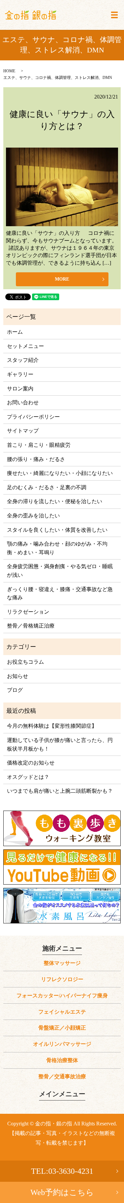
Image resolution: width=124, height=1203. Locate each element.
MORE (62, 279)
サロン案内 (20, 388)
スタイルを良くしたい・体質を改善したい (57, 530)
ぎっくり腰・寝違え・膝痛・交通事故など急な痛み (60, 593)
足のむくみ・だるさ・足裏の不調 (46, 487)
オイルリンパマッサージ (62, 1044)
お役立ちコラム (25, 662)
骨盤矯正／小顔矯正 (62, 1028)
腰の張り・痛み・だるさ (36, 459)
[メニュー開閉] (114, 15)
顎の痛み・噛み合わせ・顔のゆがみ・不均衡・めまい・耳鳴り (57, 548)
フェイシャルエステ (62, 1012)
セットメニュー (25, 346)
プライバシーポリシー (33, 417)
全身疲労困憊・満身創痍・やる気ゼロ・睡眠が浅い (60, 571)
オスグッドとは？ (28, 777)
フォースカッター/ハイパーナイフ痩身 (62, 995)
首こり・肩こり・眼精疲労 (38, 445)
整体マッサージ (62, 963)
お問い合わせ (23, 402)
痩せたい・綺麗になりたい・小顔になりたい (60, 473)
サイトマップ (23, 431)
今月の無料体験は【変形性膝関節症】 (52, 726)
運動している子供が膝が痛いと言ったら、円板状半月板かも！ (60, 744)
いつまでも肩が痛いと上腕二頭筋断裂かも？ (60, 791)
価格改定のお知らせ (31, 763)
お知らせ (17, 676)
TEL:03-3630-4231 (62, 1171)
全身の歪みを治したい (33, 515)
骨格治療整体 (62, 1060)
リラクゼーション (28, 612)
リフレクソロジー (62, 979)
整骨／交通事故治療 (62, 1076)
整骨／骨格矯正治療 (31, 626)
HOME (9, 71)
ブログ (15, 690)
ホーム (15, 332)
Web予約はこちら (62, 1192)
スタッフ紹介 (23, 360)
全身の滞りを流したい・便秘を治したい (54, 501)
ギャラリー (20, 374)
